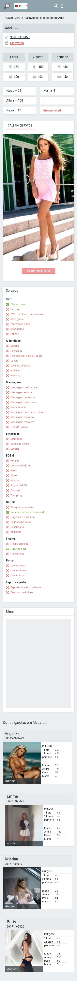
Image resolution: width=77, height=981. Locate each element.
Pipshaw (15, 370)
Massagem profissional (24, 387)
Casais (14, 360)
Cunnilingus (17, 526)
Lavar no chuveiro (20, 365)
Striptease (16, 438)
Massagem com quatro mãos (27, 412)
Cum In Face (17, 575)
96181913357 (20, 37)
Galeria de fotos (20, 125)
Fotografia (16, 350)
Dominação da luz (20, 465)
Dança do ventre (19, 443)
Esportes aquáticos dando (25, 587)
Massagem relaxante (22, 422)
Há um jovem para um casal (26, 355)
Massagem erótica (21, 392)
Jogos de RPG (18, 485)
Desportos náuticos (21, 592)
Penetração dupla (20, 324)
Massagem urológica (22, 397)
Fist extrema (17, 553)
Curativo (15, 490)
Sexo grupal (17, 319)
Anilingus (15, 531)
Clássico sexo (18, 304)
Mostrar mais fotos (39, 270)
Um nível (15, 309)
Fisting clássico (19, 543)
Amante (14, 460)
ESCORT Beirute (13, 17)
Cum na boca (17, 565)
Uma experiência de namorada (27, 512)
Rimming (15, 375)
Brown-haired (52, 110)
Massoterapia (18, 407)
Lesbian (15, 448)
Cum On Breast (18, 570)
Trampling (16, 495)
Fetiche (14, 333)
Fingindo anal (18, 548)
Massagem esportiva (22, 417)
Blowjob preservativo (22, 507)
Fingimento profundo (22, 517)
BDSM (14, 470)
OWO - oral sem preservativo (26, 314)
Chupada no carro (20, 521)
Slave (13, 475)
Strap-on (15, 480)
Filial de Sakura (19, 426)
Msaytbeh (31, 17)
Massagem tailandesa (23, 402)
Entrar (63, 4)
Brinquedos (17, 328)
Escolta (14, 345)
